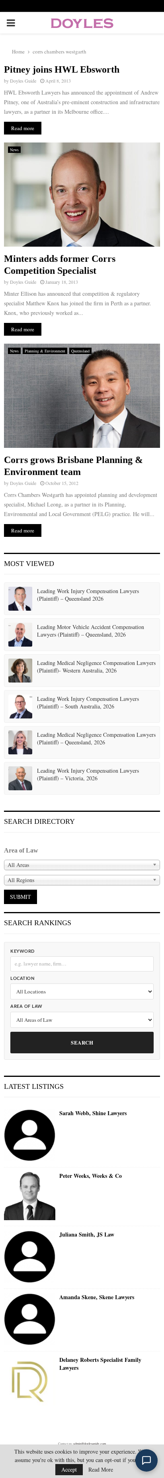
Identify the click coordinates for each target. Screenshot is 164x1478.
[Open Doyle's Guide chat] (146, 1460)
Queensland (80, 351)
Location (22, 978)
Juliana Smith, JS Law (86, 1235)
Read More (100, 1469)
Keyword (22, 951)
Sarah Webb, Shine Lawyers (93, 1113)
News (14, 149)
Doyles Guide (23, 80)
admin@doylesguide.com (89, 1444)
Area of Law (26, 1006)
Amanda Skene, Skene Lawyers (96, 1297)
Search (82, 1042)
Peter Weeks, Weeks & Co (90, 1176)
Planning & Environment (45, 351)
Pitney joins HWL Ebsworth (61, 69)
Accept (69, 1469)
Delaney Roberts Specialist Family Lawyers (100, 1363)
